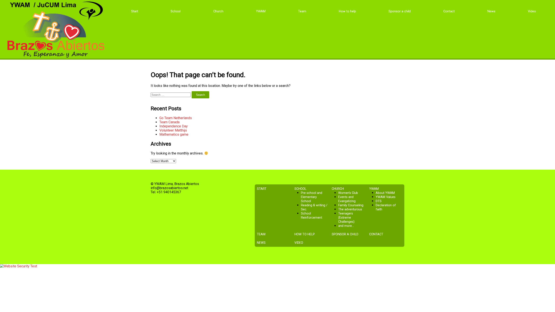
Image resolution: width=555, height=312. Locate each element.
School (176, 11)
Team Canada (169, 122)
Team (302, 11)
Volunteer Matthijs (173, 130)
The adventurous (350, 209)
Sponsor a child (399, 11)
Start (134, 11)
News (491, 11)
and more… (346, 226)
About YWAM (385, 193)
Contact (449, 11)
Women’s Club (348, 193)
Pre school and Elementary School (311, 197)
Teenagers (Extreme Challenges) (346, 218)
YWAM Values (385, 197)
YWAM (261, 11)
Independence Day (173, 126)
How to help (347, 11)
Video (532, 11)
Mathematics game (173, 134)
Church (218, 11)
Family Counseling (350, 205)
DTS (379, 201)
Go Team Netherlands (175, 118)
